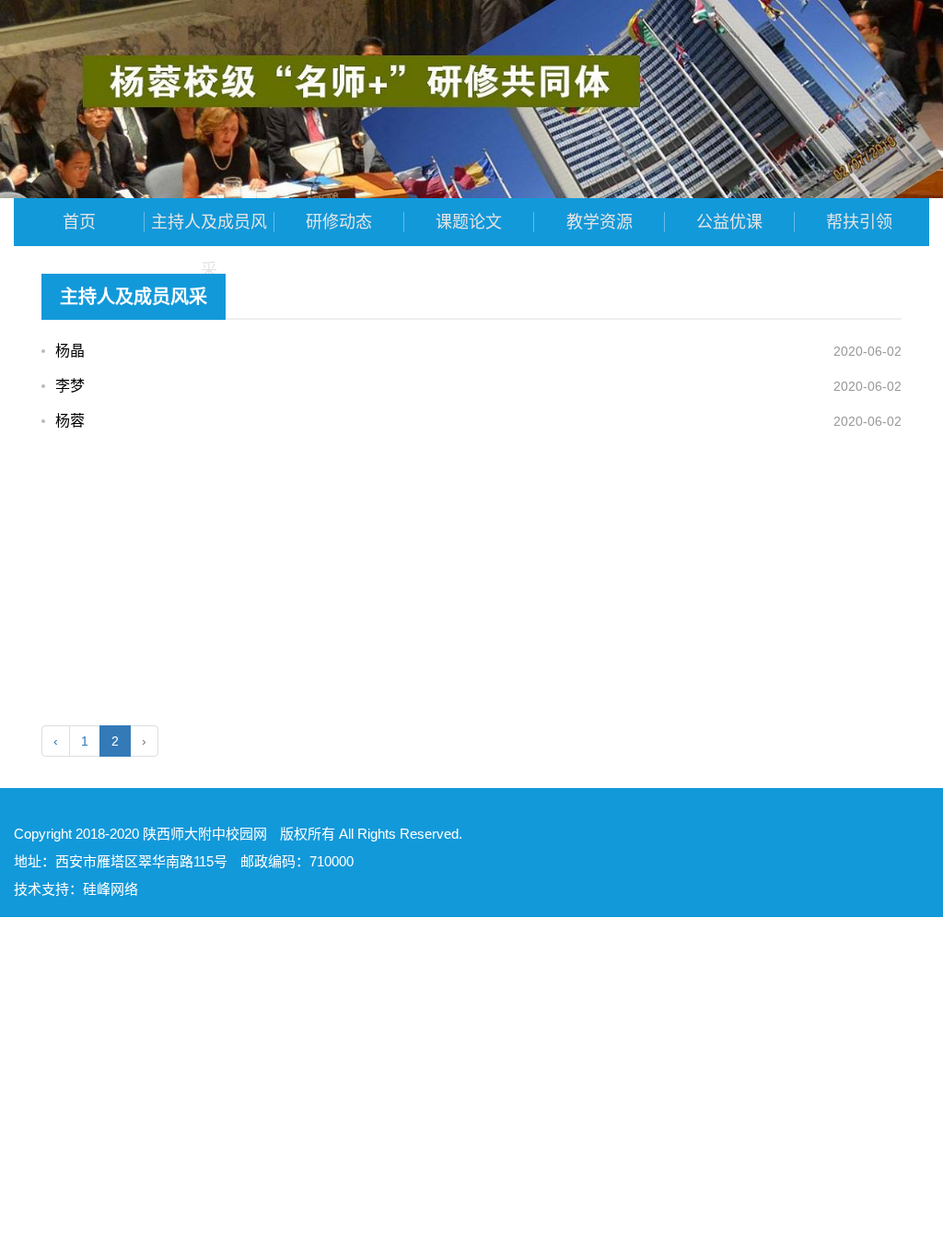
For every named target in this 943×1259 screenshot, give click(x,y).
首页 (79, 222)
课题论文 (469, 222)
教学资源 (599, 222)
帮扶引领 (859, 222)
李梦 (70, 386)
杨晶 (70, 351)
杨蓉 (70, 421)
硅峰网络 (110, 889)
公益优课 (729, 222)
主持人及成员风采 (209, 229)
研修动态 (339, 222)
